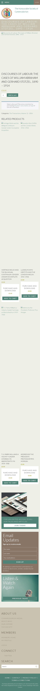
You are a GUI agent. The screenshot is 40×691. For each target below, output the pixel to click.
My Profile (6, 640)
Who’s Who (6, 621)
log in (32, 106)
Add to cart (12, 95)
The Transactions (15, 113)
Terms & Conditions (21, 680)
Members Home (8, 637)
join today (20, 525)
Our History (7, 624)
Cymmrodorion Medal (12, 618)
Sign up (20, 562)
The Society (6, 627)
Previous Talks (20, 598)
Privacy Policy (30, 677)
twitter (8, 656)
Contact (16, 677)
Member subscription (21, 106)
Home (7, 677)
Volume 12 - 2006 (27, 113)
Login (37, 2)
